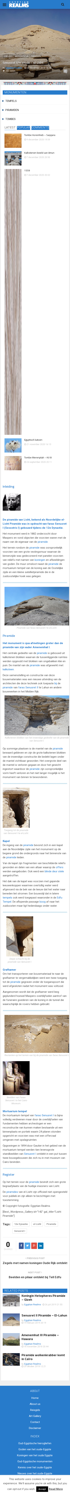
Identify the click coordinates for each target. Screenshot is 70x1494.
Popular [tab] (23, 127)
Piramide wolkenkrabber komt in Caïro (43, 1357)
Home (35, 1398)
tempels (7, 897)
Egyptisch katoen (33, 439)
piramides (12, 1191)
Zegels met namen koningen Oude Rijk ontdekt (35, 1263)
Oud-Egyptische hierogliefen (34, 1443)
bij (55, 683)
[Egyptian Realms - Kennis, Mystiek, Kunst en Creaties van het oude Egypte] (19, 4)
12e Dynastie (54, 527)
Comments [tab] (40, 127)
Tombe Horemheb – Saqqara (39, 135)
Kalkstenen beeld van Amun (39, 152)
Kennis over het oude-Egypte (35, 1467)
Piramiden (36, 56)
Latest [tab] (10, 127)
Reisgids (35, 1410)
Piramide (15, 523)
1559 (27, 170)
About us (35, 1404)
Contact (35, 1422)
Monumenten (21, 56)
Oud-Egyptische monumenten (34, 1461)
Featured (8, 56)
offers (59, 867)
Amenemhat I (41, 647)
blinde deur (51, 871)
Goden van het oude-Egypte (34, 1449)
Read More (56, 1489)
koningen (40, 559)
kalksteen (8, 669)
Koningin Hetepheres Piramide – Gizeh (43, 1297)
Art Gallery (35, 1416)
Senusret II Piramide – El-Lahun (44, 1315)
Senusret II (31, 687)
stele (61, 871)
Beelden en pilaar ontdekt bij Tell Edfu (35, 1277)
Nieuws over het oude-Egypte (35, 1473)
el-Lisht (37, 1224)
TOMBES (10, 119)
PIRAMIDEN (12, 110)
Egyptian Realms (32, 1304)
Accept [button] (42, 1489)
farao (51, 523)
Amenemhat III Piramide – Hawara (40, 1337)
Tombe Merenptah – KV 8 (38, 457)
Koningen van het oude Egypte (35, 1455)
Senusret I (48, 1115)
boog (42, 901)
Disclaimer (35, 1428)
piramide (12, 519)
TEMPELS (11, 101)
